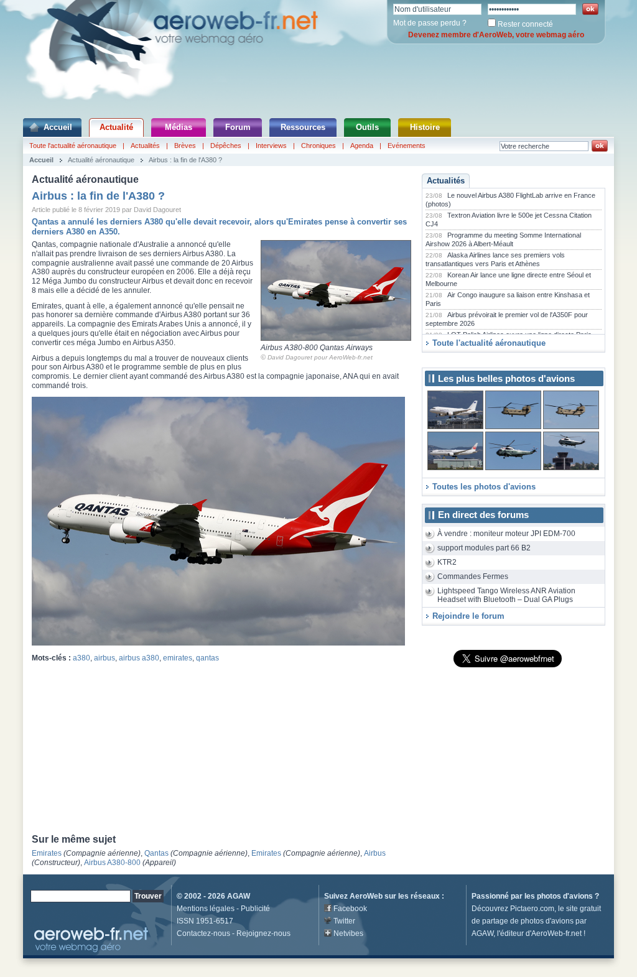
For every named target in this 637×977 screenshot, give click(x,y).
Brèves (185, 145)
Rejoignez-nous (263, 933)
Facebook (350, 908)
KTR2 (447, 562)
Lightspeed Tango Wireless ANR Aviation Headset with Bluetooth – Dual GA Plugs (506, 595)
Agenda (361, 145)
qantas (207, 658)
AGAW (238, 896)
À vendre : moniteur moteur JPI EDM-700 (506, 533)
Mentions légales (206, 908)
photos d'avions (565, 896)
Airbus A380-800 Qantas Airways (317, 347)
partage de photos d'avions (528, 921)
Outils (367, 127)
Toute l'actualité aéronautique (72, 145)
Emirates (47, 853)
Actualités (145, 145)
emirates (177, 658)
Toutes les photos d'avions (484, 486)
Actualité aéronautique (101, 160)
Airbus (375, 853)
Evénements (406, 145)
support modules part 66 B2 (484, 548)
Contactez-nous (203, 933)
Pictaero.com (532, 908)
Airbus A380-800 (112, 862)
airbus (104, 658)
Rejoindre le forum (468, 616)
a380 (81, 658)
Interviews (271, 145)
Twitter (344, 921)
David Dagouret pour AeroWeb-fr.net (320, 357)
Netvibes (348, 933)
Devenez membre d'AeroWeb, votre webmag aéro (496, 34)
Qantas (156, 853)
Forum (238, 127)
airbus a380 (139, 658)
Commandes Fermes (472, 576)
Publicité (255, 908)
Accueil (58, 127)
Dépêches (225, 145)
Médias (178, 127)
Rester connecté (525, 24)
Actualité (116, 127)
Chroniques (318, 145)
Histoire (425, 127)
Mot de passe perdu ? (430, 23)
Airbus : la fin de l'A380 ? (185, 160)
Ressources (303, 127)
